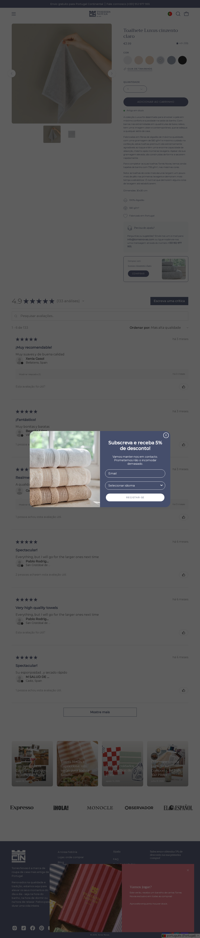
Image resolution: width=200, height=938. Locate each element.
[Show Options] (161, 485)
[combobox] (134, 485)
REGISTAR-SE (135, 497)
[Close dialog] (166, 435)
